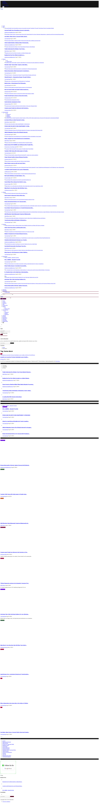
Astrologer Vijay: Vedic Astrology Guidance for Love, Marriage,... (14, 614)
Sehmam (4, 753)
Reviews (8, 115)
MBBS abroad (5, 743)
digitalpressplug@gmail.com (10, 32)
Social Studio (4, 746)
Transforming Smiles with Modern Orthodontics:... (16, 220)
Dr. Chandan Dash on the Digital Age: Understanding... (17, 272)
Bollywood (9, 116)
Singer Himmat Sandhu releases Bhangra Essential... (16, 157)
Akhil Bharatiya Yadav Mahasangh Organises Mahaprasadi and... (14, 523)
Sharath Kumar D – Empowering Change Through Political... (18, 77)
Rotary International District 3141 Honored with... (15, 201)
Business (4, 316)
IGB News (4, 289)
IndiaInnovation (5, 751)
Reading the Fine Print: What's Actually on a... (15, 55)
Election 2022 (9, 61)
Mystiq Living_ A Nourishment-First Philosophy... (15, 83)
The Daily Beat (7, 38)
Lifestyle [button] (4, 192)
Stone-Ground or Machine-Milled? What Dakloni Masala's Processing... (18, 384)
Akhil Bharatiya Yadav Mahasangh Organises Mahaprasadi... (18, 214)
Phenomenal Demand (6, 742)
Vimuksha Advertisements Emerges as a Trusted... (16, 240)
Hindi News (4, 290)
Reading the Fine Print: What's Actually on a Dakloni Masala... (16, 378)
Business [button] (4, 224)
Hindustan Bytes (8, 91)
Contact (3, 1)
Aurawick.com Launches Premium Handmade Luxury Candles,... (14, 357)
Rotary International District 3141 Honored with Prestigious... (16, 433)
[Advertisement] (49, 17)
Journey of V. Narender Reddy (8, 744)
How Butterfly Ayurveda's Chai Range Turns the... (15, 246)
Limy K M (4, 754)
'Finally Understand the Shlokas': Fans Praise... (15, 48)
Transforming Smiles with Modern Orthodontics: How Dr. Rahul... (16, 390)
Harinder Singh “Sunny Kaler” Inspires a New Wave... (16, 64)
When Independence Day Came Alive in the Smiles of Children (14, 703)
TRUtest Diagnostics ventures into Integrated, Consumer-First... (14, 583)
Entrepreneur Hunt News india (10, 146)
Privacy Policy (5, 3)
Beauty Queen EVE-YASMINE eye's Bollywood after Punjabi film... (19, 144)
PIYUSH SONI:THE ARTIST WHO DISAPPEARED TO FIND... (17, 126)
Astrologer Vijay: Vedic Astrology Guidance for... (15, 279)
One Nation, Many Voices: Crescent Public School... (16, 36)
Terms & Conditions (6, 801)
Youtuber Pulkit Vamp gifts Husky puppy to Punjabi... (16, 151)
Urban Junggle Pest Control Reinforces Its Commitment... (17, 138)
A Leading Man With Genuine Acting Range (12, 396)
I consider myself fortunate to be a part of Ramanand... (17, 169)
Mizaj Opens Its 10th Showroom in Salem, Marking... (16, 252)
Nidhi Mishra (7, 51)
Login (3, 5)
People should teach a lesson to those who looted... (16, 95)
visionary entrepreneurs (7, 752)
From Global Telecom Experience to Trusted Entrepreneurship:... (19, 207)
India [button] (3, 27)
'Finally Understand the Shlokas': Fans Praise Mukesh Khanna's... (16, 372)
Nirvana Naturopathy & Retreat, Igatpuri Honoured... (16, 285)
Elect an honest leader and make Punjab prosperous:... (17, 89)
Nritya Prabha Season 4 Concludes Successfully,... (16, 265)
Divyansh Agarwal (5, 748)
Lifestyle (4, 315)
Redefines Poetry (5, 745)
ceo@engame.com (8, 171)
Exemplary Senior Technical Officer (9, 750)
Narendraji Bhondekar (6, 755)
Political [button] (3, 59)
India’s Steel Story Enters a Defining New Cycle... (15, 227)
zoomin (3, 740)
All (7, 60)
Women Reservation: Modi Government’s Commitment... (17, 70)
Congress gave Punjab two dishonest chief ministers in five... (14, 552)
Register (7, 5)
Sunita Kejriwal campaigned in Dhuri (13, 101)
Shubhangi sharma (8, 190)
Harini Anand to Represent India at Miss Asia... (15, 195)
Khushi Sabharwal (5, 747)
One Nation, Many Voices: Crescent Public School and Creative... (14, 732)
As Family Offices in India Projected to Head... (15, 120)
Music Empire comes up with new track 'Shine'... (15, 163)
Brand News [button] (4, 256)
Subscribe (12, 796)
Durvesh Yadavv (8, 177)
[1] (3, 7)
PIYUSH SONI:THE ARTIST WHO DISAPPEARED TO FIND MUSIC (16, 415)
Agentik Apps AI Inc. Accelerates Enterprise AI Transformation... (14, 674)
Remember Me (4, 333)
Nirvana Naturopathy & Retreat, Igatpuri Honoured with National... (15, 465)
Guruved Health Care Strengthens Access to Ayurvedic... (17, 30)
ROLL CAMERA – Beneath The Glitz (12, 259)
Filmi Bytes (58, 361)
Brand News (4, 317)
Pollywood (9, 114)
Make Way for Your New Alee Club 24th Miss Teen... (16, 188)
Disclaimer (4, 2)
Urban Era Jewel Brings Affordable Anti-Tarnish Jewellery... (15, 421)
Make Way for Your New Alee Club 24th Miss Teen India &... (13, 645)
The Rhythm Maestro (6, 756)
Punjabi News (7, 292)
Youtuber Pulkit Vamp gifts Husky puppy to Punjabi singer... (13, 494)
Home (3, 26)
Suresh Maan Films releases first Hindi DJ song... (16, 182)
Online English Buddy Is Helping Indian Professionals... (17, 42)
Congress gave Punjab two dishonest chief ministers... (17, 108)
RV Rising (2, 359)
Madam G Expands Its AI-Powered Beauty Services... (16, 233)
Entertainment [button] (5, 112)
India (3, 304)
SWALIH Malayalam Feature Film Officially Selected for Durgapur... (17, 427)
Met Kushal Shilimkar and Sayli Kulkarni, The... (15, 175)
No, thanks (2, 345)
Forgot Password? (3, 335)
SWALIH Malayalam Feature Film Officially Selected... (16, 132)
